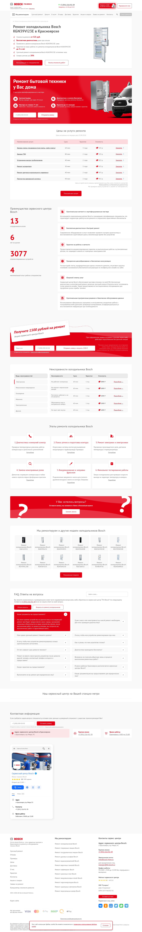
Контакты (110, 14)
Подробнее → (118, 382)
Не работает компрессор (59, 382)
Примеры (13, 858)
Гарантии (76, 14)
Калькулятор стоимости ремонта (22, 888)
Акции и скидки (86, 14)
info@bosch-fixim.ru (106, 860)
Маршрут (19, 787)
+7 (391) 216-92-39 (67, 5)
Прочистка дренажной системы (29, 179)
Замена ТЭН (21, 154)
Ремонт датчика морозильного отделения (32, 172)
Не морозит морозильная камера (59, 388)
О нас (53, 14)
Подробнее (30, 452)
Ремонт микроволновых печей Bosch (68, 878)
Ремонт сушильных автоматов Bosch (68, 887)
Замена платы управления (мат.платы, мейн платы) (36, 148)
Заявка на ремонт (99, 14)
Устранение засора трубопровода (29, 160)
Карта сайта (14, 901)
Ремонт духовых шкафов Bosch (66, 857)
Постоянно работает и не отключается (59, 396)
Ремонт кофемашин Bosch (64, 870)
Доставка (68, 14)
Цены (46, 14)
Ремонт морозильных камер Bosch (67, 891)
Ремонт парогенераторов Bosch (66, 882)
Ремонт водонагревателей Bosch (67, 861)
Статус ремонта (126, 14)
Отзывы (60, 14)
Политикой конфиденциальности (54, 727)
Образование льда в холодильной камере (58, 403)
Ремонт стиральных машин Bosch (67, 848)
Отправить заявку (47, 115)
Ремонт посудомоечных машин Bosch (69, 852)
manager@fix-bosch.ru (107, 865)
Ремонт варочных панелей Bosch (67, 865)
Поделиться (100, 906)
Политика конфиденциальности (71, 919)
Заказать (119, 148)
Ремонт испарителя (24, 166)
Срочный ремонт (37, 14)
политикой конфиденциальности (40, 352)
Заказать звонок (71, 512)
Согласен (106, 925)
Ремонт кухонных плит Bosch (65, 874)
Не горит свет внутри (58, 410)
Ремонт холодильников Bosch (66, 844)
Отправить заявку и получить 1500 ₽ (76, 348)
